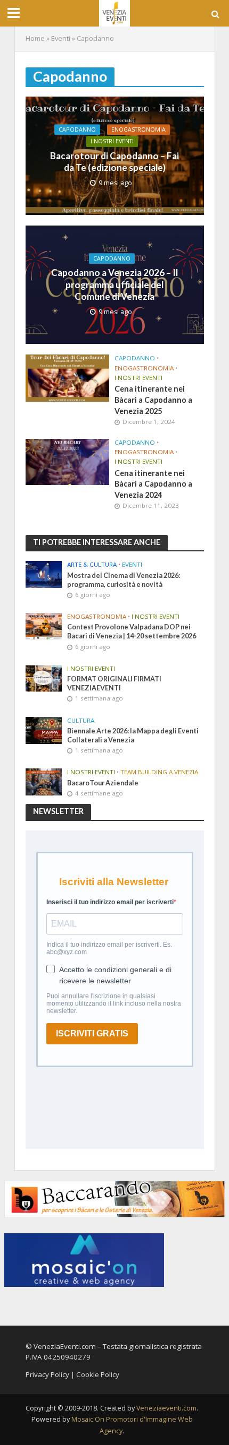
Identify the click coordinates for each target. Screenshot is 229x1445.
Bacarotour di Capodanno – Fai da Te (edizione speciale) (114, 161)
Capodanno (77, 129)
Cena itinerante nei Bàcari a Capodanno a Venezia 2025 (153, 399)
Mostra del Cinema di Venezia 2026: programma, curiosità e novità (123, 580)
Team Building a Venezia (159, 772)
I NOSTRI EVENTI (112, 141)
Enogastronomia (138, 129)
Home (35, 38)
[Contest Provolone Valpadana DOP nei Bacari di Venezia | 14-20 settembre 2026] (44, 625)
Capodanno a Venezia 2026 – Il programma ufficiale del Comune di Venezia (114, 284)
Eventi (60, 38)
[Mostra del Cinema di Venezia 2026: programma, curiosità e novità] (44, 574)
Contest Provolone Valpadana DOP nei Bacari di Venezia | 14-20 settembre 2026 (131, 631)
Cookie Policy (97, 1374)
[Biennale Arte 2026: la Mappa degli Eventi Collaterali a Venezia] (44, 729)
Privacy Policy (47, 1374)
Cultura (80, 720)
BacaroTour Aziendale (102, 783)
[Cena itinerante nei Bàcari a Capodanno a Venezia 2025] (68, 377)
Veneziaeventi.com (166, 1408)
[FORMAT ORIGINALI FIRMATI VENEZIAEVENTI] (44, 677)
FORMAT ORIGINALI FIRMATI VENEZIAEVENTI (114, 683)
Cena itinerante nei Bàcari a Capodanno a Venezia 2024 (153, 484)
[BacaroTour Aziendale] (44, 781)
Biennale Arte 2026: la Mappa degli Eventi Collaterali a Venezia (133, 735)
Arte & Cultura (92, 564)
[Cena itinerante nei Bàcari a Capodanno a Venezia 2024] (68, 461)
